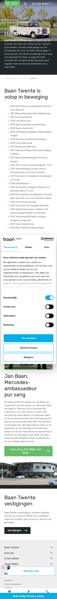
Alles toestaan (28, 338)
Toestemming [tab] (10, 247)
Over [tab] (46, 247)
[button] (9, 591)
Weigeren (28, 357)
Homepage (9, 78)
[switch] (49, 306)
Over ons (22, 78)
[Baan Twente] (42, 3)
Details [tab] (28, 247)
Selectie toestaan (28, 348)
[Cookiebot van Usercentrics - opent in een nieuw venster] (41, 239)
